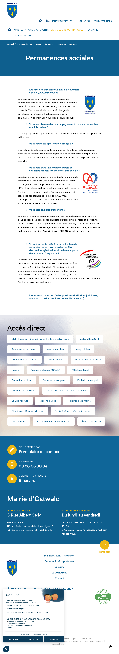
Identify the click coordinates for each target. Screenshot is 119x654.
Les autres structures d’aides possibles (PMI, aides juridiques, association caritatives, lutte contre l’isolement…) (63, 297)
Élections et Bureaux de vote (27, 411)
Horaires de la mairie (79, 400)
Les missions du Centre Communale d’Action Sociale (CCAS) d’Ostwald (54, 91)
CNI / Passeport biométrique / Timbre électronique (40, 338)
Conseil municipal (21, 380)
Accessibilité (58, 644)
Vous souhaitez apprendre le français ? (51, 143)
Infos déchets (56, 359)
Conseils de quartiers (23, 390)
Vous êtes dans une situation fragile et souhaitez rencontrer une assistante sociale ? (54, 169)
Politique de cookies (72, 641)
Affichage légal (80, 369)
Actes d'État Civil (89, 338)
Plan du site (86, 639)
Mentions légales (69, 639)
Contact (59, 578)
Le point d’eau (22, 35)
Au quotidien (82, 349)
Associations (19, 421)
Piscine (16, 369)
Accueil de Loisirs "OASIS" (45, 369)
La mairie (92, 29)
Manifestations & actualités (31, 29)
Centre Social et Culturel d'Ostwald (66, 390)
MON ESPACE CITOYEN (62, 21)
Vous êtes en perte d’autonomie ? (47, 209)
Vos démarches (55, 349)
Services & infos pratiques (67, 29)
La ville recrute (20, 400)
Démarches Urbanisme (24, 359)
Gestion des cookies (94, 641)
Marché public (48, 400)
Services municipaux (54, 380)
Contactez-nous (102, 21)
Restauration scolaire (23, 349)
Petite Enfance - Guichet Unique (73, 411)
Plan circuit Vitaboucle (88, 359)
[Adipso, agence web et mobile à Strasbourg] (110, 646)
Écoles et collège (91, 421)
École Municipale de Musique (53, 421)
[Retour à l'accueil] (12, 10)
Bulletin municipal (87, 380)
